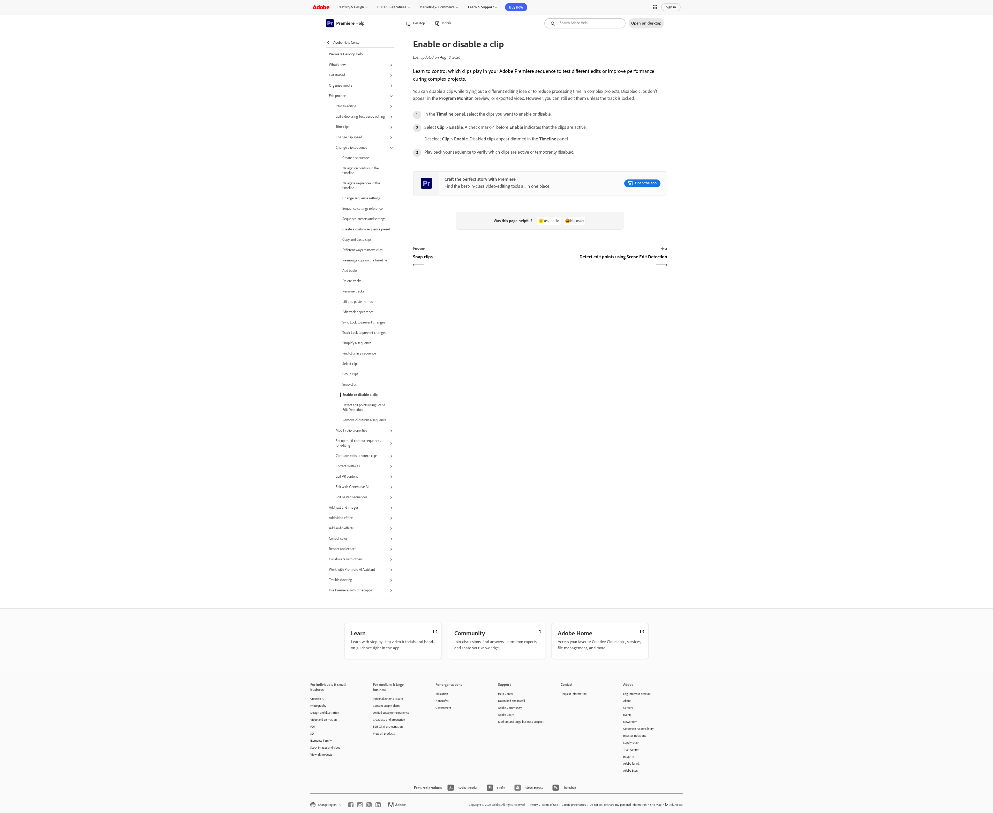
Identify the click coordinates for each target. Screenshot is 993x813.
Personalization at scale (388, 699)
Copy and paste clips (356, 239)
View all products (321, 754)
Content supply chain (386, 705)
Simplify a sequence (356, 343)
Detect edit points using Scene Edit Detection (363, 407)
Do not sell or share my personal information (618, 805)
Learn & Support (481, 7)
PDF (312, 726)
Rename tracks (353, 291)
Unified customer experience (391, 712)
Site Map (655, 805)
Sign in (671, 7)
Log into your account (637, 694)
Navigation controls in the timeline (360, 170)
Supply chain (631, 742)
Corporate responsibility (638, 729)
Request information (573, 694)
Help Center (505, 694)
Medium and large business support (521, 722)
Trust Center (631, 749)
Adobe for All (631, 763)
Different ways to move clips (362, 250)
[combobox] (585, 23)
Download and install (511, 701)
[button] (655, 7)
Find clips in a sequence (359, 353)
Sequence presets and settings (363, 219)
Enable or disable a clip (360, 395)
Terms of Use (549, 805)
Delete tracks (351, 281)
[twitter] (369, 804)
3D (312, 733)
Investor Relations (634, 735)
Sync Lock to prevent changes (363, 322)
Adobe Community (510, 708)
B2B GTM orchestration (388, 726)
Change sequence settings (361, 198)
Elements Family (321, 740)
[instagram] (360, 804)
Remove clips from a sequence (364, 420)
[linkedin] (378, 804)
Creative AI (317, 699)
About (627, 701)
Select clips (350, 364)
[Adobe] (321, 7)
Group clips (350, 374)
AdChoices (676, 805)
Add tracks (349, 270)
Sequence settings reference (362, 208)
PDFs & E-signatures (391, 7)
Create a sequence (355, 158)
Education (441, 694)
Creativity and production (389, 719)
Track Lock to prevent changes (364, 332)
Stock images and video (325, 747)
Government (443, 708)
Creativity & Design (350, 7)
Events (627, 715)
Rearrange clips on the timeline (364, 260)
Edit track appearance (358, 312)
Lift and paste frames (357, 301)
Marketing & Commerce (437, 7)
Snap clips (349, 384)
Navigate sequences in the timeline (361, 185)
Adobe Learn (506, 715)
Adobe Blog (630, 770)
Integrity (628, 756)
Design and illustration (324, 712)
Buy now (516, 7)
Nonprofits (442, 701)
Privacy (533, 805)
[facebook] (350, 804)
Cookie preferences (574, 805)
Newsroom (630, 722)
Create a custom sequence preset (366, 229)
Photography (318, 705)
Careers (628, 708)
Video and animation (323, 719)
